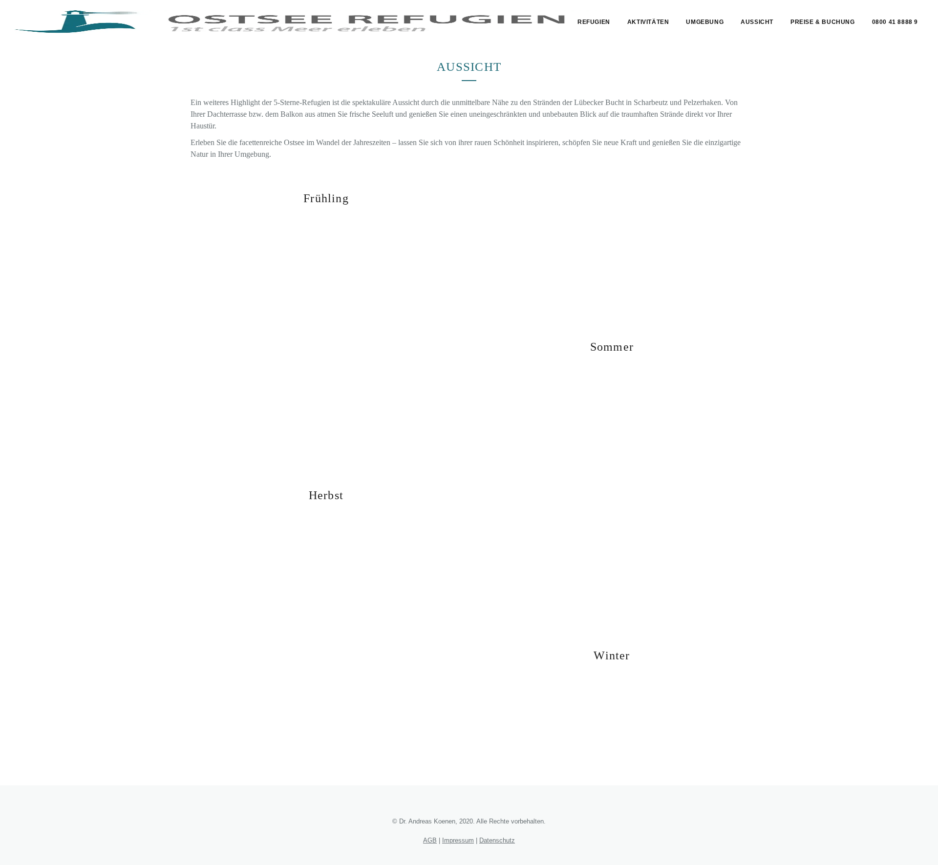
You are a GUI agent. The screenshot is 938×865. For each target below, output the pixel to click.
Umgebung (705, 22)
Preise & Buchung (822, 22)
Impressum (458, 840)
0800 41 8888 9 (895, 22)
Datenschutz (497, 840)
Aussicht (757, 22)
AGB (430, 840)
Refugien (593, 22)
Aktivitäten (648, 22)
